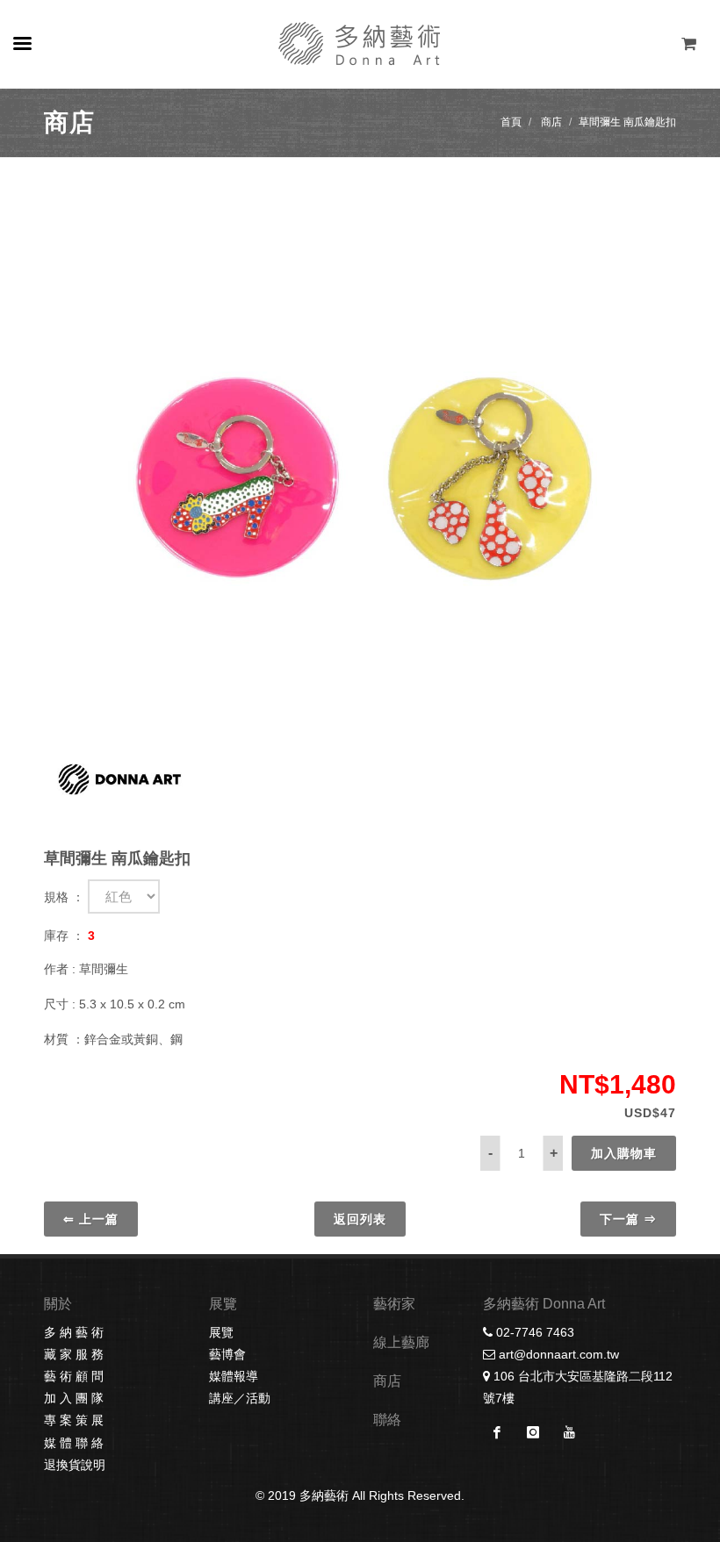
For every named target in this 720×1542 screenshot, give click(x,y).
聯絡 (387, 1419)
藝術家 (394, 1303)
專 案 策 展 (74, 1420)
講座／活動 (239, 1398)
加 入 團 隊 (74, 1398)
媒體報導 (233, 1376)
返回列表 (360, 1219)
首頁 (511, 122)
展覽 (221, 1332)
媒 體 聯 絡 (74, 1443)
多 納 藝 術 (74, 1332)
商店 (551, 122)
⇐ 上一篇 (91, 1219)
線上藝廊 (401, 1342)
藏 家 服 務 (74, 1354)
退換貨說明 (74, 1465)
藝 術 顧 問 (74, 1376)
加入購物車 (624, 1153)
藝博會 (227, 1354)
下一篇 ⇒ (628, 1219)
